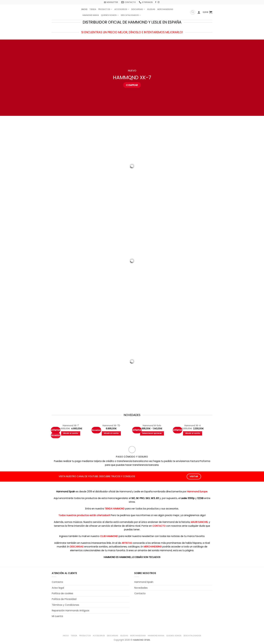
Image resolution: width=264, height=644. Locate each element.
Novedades (141, 587)
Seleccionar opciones (152, 433)
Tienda (93, 9)
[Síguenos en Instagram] (158, 2)
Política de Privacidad (64, 599)
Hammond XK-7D (111, 425)
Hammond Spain (143, 582)
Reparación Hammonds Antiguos (70, 610)
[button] (111, 2)
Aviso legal (58, 587)
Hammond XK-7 (71, 425)
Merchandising (165, 9)
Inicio (84, 9)
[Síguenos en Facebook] (156, 2)
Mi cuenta (57, 616)
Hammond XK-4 (192, 425)
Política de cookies (62, 593)
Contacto (57, 582)
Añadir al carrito (70, 433)
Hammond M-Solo (152, 425)
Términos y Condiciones (65, 604)
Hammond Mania (90, 15)
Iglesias (151, 9)
